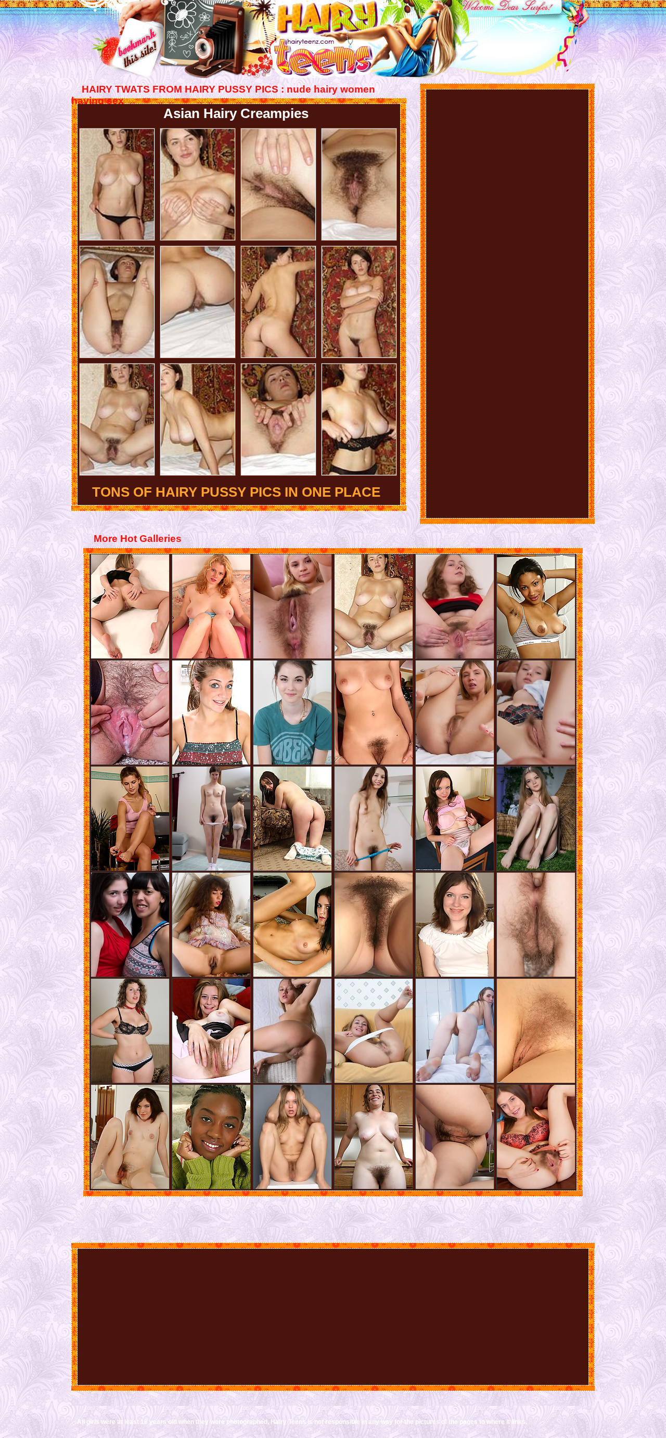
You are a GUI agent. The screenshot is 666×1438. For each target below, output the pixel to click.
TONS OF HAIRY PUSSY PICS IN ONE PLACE (236, 492)
